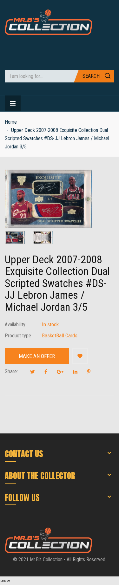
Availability (15, 325)
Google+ (60, 371)
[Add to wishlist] (80, 356)
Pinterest (88, 371)
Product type (18, 336)
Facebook (45, 371)
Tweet (32, 371)
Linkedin (75, 371)
